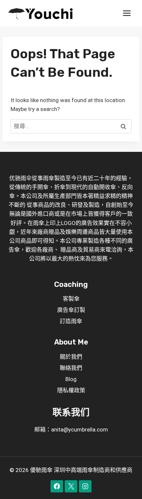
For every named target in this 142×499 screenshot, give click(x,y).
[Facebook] (57, 486)
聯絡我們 (71, 368)
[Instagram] (85, 486)
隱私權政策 (71, 390)
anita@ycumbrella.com (79, 429)
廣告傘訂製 (71, 310)
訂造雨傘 (71, 321)
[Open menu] (126, 13)
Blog (71, 379)
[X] (71, 486)
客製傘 (71, 298)
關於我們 (71, 356)
